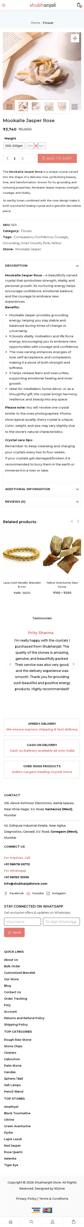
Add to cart (59, 158)
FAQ (7, 1005)
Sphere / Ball (13, 1078)
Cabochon (12, 1059)
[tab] (42, 266)
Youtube (38, 893)
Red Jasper (12, 1145)
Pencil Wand (13, 1091)
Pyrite (8, 1132)
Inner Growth (31, 243)
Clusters (10, 1053)
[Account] (52, 1222)
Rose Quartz (13, 1152)
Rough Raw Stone (17, 1040)
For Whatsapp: (15, 871)
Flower (48, 23)
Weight (10, 138)
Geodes (10, 1072)
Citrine (9, 1120)
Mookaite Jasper (28, 249)
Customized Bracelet (19, 973)
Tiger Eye (11, 1165)
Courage (61, 237)
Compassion (23, 237)
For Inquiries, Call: (17, 858)
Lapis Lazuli (13, 1139)
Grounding (11, 243)
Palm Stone (12, 1065)
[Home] (10, 1222)
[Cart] (73, 1222)
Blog (7, 986)
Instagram (59, 893)
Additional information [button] (27, 489)
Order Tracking (15, 998)
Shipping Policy (16, 1024)
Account (10, 1011)
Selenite (10, 1158)
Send (17, 932)
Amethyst (11, 1107)
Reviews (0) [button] (15, 501)
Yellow (56, 243)
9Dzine (59, 1188)
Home (35, 23)
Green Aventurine (17, 1126)
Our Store (11, 979)
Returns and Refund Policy (24, 1018)
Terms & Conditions (53, 1198)
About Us (11, 960)
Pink (46, 243)
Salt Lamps (12, 1085)
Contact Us (12, 992)
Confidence (44, 237)
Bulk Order (12, 966)
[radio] (14, 146)
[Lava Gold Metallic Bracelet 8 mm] (22, 552)
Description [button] (16, 265)
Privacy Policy (26, 1198)
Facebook (17, 893)
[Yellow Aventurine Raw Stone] (62, 552)
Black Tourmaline (17, 1113)
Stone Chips (13, 1046)
